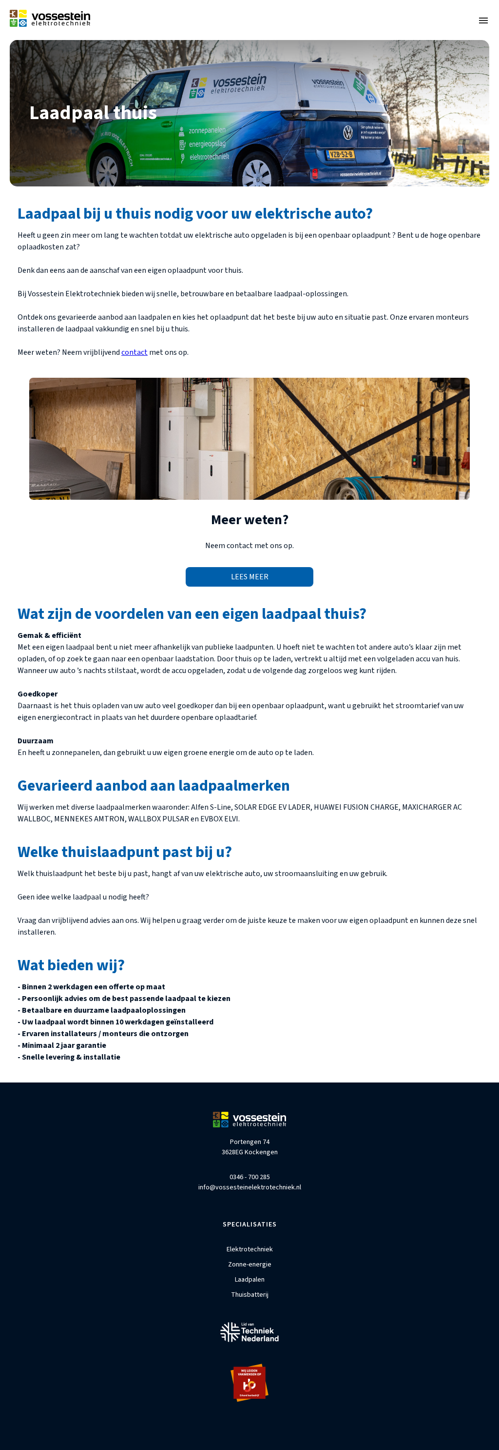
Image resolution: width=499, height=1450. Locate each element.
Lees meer (250, 577)
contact (134, 352)
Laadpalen (250, 1280)
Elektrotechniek (250, 1249)
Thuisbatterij (250, 1295)
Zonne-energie (249, 1264)
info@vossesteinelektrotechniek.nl (249, 1187)
